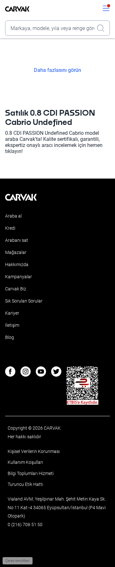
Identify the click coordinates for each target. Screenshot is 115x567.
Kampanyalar (18, 276)
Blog (9, 337)
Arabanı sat (16, 240)
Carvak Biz (15, 288)
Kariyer (12, 313)
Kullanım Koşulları (25, 462)
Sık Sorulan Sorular (23, 300)
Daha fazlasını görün (57, 70)
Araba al (13, 215)
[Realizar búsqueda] (103, 28)
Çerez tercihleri (17, 561)
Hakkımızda (16, 264)
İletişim (12, 325)
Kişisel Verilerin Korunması (34, 451)
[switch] (106, 8)
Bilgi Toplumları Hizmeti (31, 473)
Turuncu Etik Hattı (25, 484)
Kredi (10, 228)
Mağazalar (16, 252)
